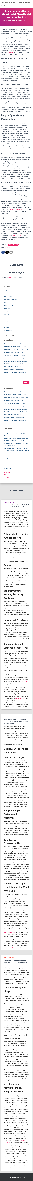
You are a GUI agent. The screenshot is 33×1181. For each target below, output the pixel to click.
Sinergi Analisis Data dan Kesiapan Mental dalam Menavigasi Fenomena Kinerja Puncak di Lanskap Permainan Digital (16, 450)
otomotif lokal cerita (9, 318)
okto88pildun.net (8, 468)
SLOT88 (6, 327)
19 (7, 247)
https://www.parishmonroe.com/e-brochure (14, 464)
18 (5, 247)
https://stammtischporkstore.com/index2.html (15, 461)
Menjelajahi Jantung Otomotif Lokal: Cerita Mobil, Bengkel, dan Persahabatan (16, 722)
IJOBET (6, 302)
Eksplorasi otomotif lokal (16, 209)
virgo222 (6, 474)
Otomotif (6, 314)
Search (5, 379)
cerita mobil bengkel (9, 293)
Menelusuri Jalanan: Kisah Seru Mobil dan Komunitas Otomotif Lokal (15, 962)
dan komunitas (8, 296)
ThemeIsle (22, 1177)
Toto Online (6, 477)
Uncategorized (8, 330)
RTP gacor (7, 321)
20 (9, 247)
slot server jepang (8, 324)
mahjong (10, 52)
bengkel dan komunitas (10, 290)
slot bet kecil (7, 472)
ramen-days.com (8, 455)
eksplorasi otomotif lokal (10, 299)
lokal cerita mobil (8, 305)
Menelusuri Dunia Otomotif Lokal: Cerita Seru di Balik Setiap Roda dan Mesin (16, 507)
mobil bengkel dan (13, 244)
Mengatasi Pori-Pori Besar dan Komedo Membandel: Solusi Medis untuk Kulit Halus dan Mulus (16, 372)
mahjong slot (7, 308)
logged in (10, 277)
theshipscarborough (18, 235)
